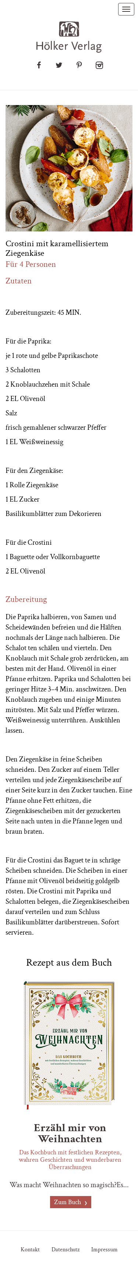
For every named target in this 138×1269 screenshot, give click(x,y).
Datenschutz (65, 1250)
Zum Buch (68, 1202)
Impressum (104, 1250)
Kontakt (30, 1250)
